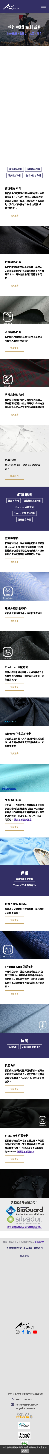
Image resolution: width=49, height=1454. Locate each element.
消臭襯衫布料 (14, 175)
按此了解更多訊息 (23, 819)
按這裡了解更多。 (25, 1151)
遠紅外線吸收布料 (24, 879)
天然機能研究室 (14, 1248)
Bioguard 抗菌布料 (31, 1046)
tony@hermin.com (25, 1408)
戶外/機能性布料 (26, 1242)
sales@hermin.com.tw (27, 1404)
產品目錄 (27, 1248)
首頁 (5, 1242)
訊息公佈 (24, 1255)
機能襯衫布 (39, 1242)
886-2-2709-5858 (24, 1399)
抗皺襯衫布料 (33, 169)
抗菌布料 (12, 1046)
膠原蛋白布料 (24, 519)
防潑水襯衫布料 (33, 175)
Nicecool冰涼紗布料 (24, 513)
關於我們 (38, 1248)
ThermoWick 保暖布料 (24, 885)
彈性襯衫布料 (15, 169)
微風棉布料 (13, 500)
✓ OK (25, 1451)
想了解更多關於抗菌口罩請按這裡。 (24, 1227)
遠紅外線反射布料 (32, 500)
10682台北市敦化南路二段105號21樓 (24, 1394)
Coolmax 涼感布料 (24, 507)
